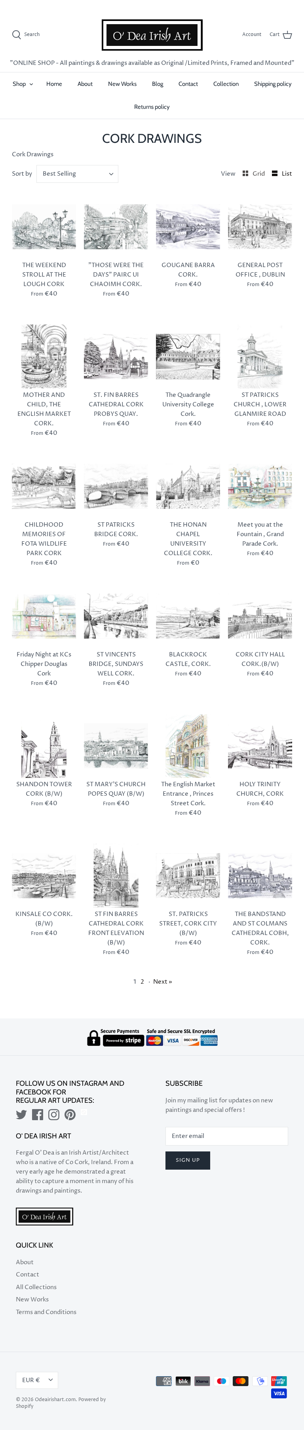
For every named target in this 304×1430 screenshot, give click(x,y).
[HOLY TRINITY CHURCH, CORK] (260, 746)
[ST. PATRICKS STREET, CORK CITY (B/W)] (188, 876)
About (85, 83)
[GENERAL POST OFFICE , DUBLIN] (260, 227)
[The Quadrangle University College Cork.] (188, 356)
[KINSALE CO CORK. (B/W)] (44, 876)
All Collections (36, 1287)
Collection (226, 83)
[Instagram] (53, 1114)
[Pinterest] (70, 1114)
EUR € (276, 5)
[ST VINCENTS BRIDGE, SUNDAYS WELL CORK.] (116, 616)
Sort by (22, 174)
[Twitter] (21, 1114)
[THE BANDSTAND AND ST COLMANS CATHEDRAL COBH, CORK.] (260, 876)
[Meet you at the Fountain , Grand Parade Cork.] (260, 486)
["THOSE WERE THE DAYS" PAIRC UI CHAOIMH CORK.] (116, 227)
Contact (188, 83)
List (287, 174)
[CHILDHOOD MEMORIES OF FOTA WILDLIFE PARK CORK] (44, 486)
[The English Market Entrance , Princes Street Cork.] (188, 746)
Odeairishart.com (55, 1399)
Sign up (188, 1160)
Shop (19, 83)
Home (54, 83)
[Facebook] (37, 1114)
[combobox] (77, 174)
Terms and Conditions (46, 1312)
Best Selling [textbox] (59, 174)
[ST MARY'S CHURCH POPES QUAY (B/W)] (116, 746)
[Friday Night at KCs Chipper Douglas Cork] (44, 616)
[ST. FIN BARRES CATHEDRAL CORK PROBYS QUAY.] (116, 356)
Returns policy (152, 106)
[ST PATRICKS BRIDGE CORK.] (116, 486)
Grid (259, 174)
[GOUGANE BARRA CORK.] (188, 227)
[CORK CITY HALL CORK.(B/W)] (260, 616)
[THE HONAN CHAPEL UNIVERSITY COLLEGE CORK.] (188, 486)
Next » (162, 982)
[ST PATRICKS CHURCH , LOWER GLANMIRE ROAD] (260, 356)
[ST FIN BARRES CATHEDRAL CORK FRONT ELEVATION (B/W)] (116, 876)
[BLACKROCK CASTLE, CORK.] (188, 616)
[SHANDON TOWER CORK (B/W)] (44, 746)
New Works (122, 83)
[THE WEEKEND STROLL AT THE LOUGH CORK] (44, 227)
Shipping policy (273, 83)
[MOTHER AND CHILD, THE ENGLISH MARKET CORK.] (44, 356)
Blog (157, 83)
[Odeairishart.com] (152, 35)
